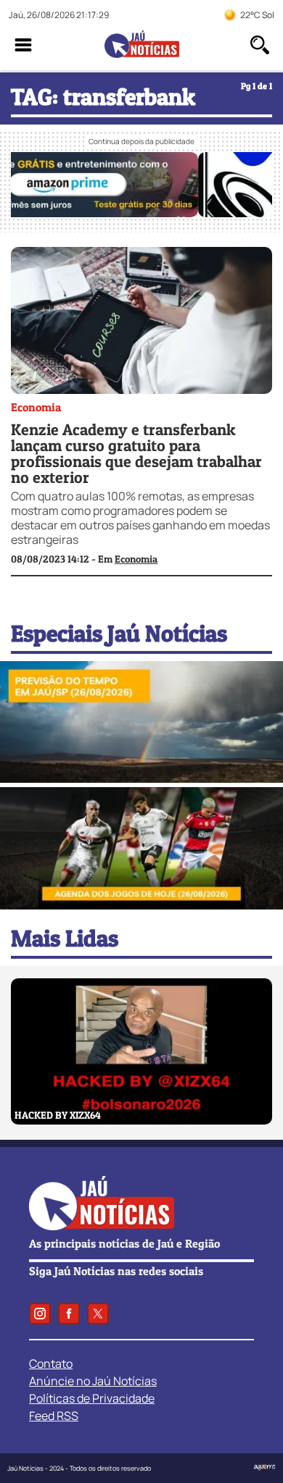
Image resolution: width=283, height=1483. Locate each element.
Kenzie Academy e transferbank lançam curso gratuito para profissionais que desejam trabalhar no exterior (136, 453)
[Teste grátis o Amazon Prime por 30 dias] (141, 213)
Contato (51, 1363)
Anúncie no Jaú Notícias (93, 1381)
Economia (36, 407)
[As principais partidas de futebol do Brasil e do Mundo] (141, 905)
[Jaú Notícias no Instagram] (40, 1313)
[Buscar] (259, 44)
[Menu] (23, 44)
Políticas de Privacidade (92, 1398)
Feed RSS (53, 1416)
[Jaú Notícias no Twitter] (98, 1313)
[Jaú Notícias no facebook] (69, 1313)
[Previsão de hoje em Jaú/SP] (141, 778)
